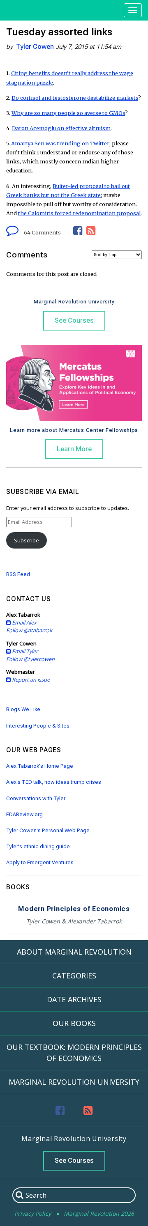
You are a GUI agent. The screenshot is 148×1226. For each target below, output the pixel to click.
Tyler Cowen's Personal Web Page (48, 830)
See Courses (74, 320)
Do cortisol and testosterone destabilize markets (75, 97)
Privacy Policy (32, 1213)
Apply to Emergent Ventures (40, 862)
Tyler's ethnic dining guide (38, 846)
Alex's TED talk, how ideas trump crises (53, 782)
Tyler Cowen (35, 47)
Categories (74, 975)
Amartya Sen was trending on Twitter (60, 143)
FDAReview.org (24, 814)
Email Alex (24, 622)
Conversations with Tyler (35, 798)
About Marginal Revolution (74, 952)
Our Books (74, 1023)
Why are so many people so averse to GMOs (68, 113)
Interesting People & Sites (37, 726)
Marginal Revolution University (74, 301)
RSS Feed (18, 574)
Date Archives (74, 999)
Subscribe (26, 540)
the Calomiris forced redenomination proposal (79, 213)
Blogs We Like (23, 709)
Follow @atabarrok (29, 630)
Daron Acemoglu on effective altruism (61, 128)
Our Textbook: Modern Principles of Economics (74, 1052)
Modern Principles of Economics (74, 909)
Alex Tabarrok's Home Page (39, 766)
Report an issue (30, 679)
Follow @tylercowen (30, 659)
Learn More (74, 449)
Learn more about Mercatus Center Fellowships (74, 430)
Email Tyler (24, 651)
